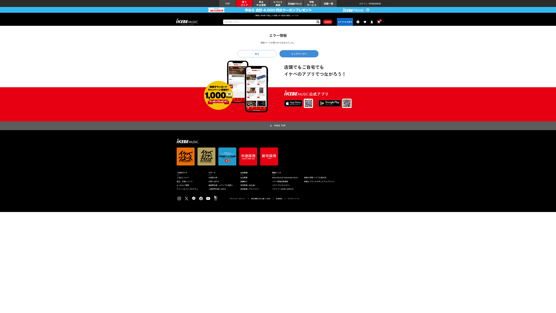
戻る (257, 53)
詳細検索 (327, 22)
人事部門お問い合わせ (217, 189)
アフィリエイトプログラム (187, 189)
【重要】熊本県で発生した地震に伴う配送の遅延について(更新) (278, 15)
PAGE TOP (280, 125)
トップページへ (299, 53)
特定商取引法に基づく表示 (260, 198)
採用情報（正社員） (248, 185)
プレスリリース (293, 198)
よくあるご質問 (183, 185)
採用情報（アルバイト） (250, 189)
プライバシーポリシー (237, 198)
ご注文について (183, 177)
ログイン (363, 3)
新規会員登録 (375, 3)
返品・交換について (185, 181)
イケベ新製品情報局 (280, 181)
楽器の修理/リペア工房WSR (315, 177)
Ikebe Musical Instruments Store (285, 177)
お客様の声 (213, 177)
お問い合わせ (214, 181)
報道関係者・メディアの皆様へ (221, 185)
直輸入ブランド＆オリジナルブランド (319, 181)
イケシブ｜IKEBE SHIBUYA (282, 189)
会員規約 (279, 198)
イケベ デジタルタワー (281, 185)
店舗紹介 (243, 181)
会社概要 (243, 177)
